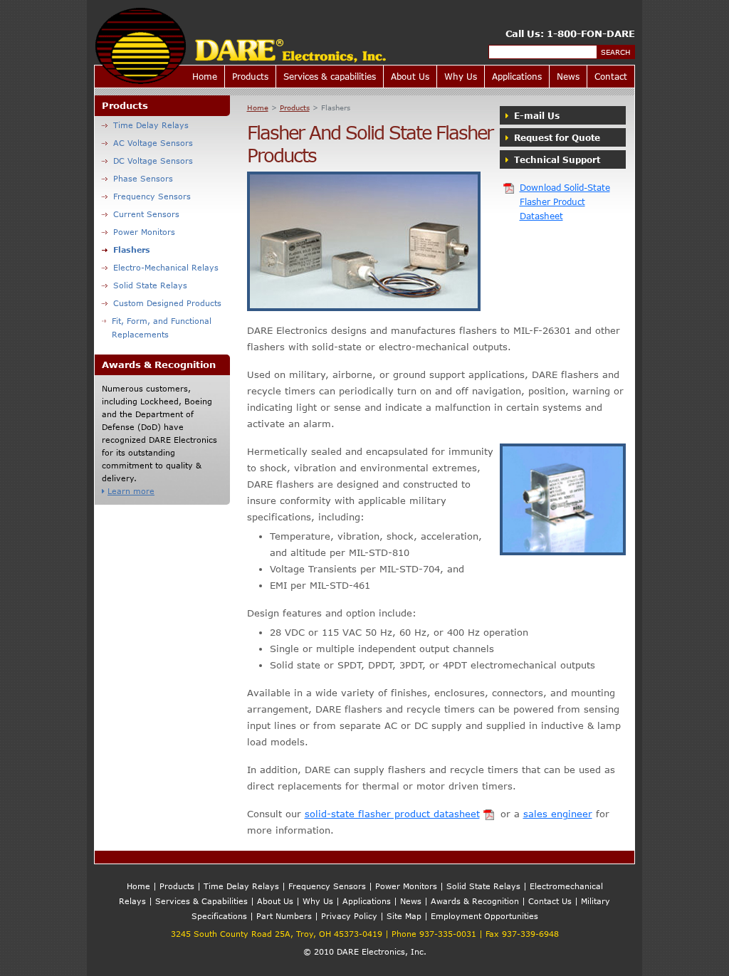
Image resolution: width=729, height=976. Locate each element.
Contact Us (550, 901)
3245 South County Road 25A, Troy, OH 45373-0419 (276, 933)
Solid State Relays (150, 285)
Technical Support (555, 159)
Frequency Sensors (152, 196)
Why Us (460, 76)
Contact (610, 76)
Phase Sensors (143, 178)
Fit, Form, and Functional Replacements (161, 327)
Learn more (130, 490)
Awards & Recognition (475, 901)
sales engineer (557, 813)
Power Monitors (144, 231)
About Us (410, 76)
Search (616, 52)
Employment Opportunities (484, 915)
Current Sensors (146, 214)
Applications (517, 76)
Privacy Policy (349, 915)
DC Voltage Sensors (153, 160)
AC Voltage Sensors (153, 142)
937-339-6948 (530, 933)
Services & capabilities (329, 76)
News (568, 76)
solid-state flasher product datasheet (392, 813)
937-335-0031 (447, 933)
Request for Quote (555, 137)
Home (204, 76)
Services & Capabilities (201, 901)
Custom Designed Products (167, 303)
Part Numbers (284, 915)
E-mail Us (535, 115)
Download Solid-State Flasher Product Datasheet (565, 201)
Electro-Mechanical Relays (166, 267)
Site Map (404, 915)
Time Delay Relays (151, 125)
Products (250, 76)
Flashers (131, 249)
